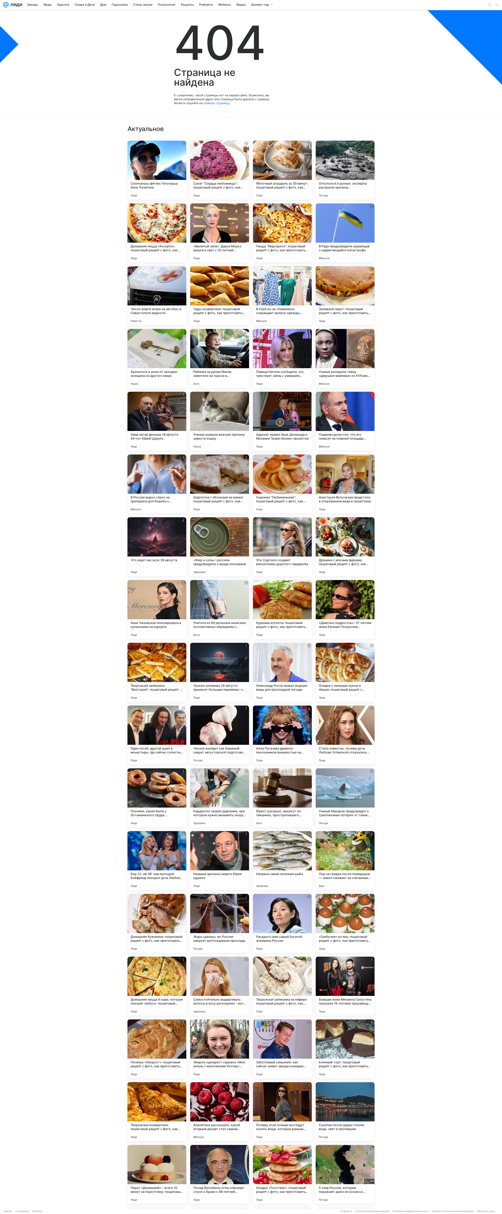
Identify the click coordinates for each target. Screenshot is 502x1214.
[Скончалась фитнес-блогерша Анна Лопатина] (156, 170)
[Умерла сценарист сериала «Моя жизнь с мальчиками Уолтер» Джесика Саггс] (219, 1048)
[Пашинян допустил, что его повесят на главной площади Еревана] (345, 421)
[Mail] (6, 4)
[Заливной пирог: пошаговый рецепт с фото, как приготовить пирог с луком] (345, 295)
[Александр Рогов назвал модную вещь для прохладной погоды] (282, 672)
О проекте (346, 1211)
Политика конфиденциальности (410, 1211)
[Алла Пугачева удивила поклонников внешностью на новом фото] (282, 735)
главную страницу (216, 103)
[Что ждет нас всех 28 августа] (156, 546)
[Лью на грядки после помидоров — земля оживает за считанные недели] (345, 860)
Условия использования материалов (453, 1211)
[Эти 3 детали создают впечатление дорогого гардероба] (282, 546)
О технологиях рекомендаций (372, 1211)
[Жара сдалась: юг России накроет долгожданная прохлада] (219, 923)
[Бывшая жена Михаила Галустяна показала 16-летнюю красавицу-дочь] (345, 986)
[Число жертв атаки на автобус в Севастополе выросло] (156, 295)
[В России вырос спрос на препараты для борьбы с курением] (156, 483)
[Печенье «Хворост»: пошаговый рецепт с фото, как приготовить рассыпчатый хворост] (156, 1048)
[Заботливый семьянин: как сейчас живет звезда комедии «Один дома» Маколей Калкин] (282, 1048)
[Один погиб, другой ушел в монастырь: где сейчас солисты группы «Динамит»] (156, 735)
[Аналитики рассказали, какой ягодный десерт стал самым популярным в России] (219, 1111)
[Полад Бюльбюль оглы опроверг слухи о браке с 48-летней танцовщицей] (219, 1174)
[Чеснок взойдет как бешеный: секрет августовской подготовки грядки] (219, 735)
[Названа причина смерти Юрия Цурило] (219, 860)
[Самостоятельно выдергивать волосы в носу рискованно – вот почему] (219, 986)
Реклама (37, 1211)
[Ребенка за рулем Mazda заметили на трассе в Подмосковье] (219, 358)
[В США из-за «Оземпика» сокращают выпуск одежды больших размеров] (282, 295)
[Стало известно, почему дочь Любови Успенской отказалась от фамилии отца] (345, 735)
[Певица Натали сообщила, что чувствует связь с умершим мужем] (282, 358)
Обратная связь (486, 1211)
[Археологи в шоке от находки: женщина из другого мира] (156, 358)
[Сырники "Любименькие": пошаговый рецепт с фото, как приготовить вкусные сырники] (282, 483)
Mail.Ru (8, 1211)
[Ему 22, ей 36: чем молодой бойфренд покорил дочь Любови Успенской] (156, 860)
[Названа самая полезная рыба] (282, 860)
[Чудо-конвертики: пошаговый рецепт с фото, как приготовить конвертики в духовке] (219, 295)
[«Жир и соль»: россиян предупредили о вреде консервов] (219, 546)
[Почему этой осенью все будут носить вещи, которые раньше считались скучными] (282, 1111)
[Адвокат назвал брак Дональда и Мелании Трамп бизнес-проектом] (282, 421)
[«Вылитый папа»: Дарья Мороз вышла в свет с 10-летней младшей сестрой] (219, 232)
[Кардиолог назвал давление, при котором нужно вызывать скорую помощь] (219, 797)
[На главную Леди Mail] (15, 4)
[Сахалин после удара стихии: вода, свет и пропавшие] (345, 1111)
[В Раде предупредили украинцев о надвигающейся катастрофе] (345, 232)
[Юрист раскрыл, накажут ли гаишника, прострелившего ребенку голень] (282, 797)
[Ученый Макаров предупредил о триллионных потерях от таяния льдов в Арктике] (345, 797)
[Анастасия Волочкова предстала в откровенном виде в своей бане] (345, 483)
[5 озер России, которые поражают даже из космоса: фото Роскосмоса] (345, 1174)
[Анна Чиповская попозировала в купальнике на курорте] (156, 609)
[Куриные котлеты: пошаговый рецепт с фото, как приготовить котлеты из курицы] (282, 609)
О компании (22, 1211)
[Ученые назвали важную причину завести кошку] (219, 421)
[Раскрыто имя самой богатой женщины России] (282, 923)
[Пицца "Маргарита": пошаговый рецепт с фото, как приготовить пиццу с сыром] (282, 232)
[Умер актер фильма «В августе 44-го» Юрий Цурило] (156, 421)
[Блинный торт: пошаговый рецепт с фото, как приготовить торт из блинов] (345, 1048)
